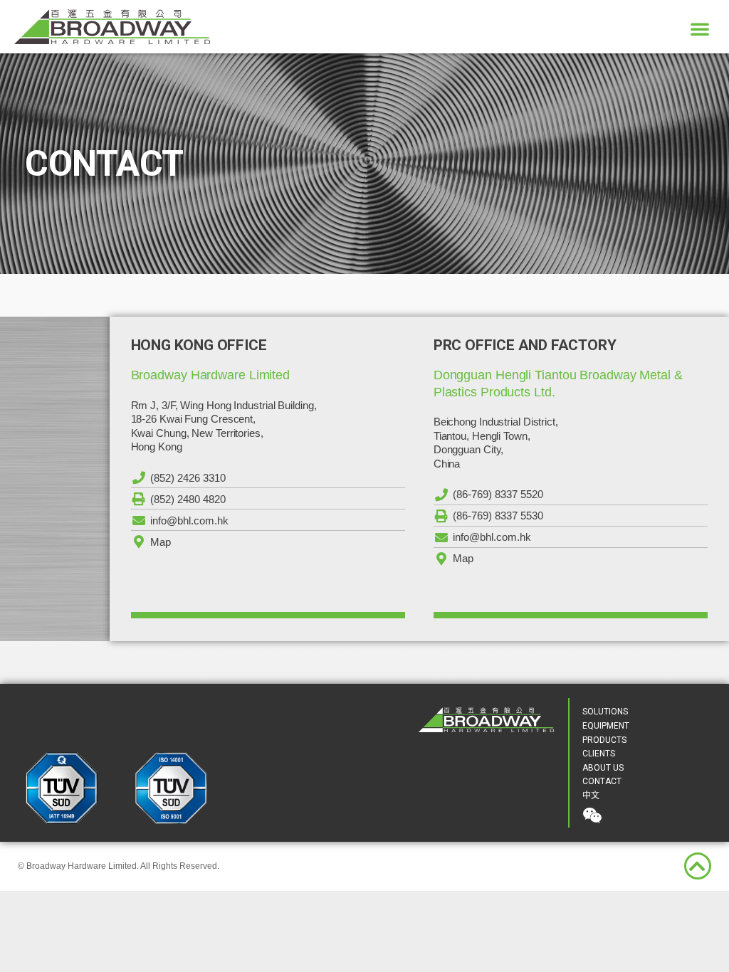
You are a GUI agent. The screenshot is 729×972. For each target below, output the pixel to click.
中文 (590, 796)
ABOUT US (603, 768)
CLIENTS (598, 754)
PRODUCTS (604, 740)
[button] (700, 28)
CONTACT (602, 781)
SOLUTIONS (605, 712)
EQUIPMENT (605, 726)
